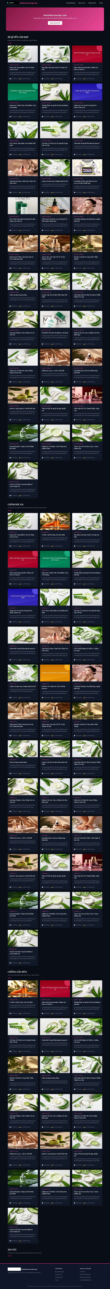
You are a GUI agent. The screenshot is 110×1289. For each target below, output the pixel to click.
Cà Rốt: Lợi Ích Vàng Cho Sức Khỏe (53, 535)
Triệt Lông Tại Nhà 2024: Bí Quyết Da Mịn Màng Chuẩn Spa (54, 220)
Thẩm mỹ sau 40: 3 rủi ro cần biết (53, 370)
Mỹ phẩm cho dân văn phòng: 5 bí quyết (55, 333)
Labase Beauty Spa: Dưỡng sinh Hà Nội (55, 181)
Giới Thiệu (82, 1271)
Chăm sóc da (81, 3)
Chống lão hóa (92, 3)
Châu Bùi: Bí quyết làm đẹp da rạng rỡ (86, 143)
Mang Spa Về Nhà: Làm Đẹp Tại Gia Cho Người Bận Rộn (21, 258)
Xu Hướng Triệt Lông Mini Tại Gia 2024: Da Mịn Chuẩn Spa (85, 182)
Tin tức (101, 3)
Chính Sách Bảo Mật (85, 1274)
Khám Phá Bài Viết (55, 23)
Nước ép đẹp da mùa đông (18, 295)
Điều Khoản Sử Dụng (85, 1277)
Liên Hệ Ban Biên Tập (85, 1280)
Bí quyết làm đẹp (70, 3)
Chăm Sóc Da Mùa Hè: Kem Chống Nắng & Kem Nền (21, 372)
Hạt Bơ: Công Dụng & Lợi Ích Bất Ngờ (22, 408)
